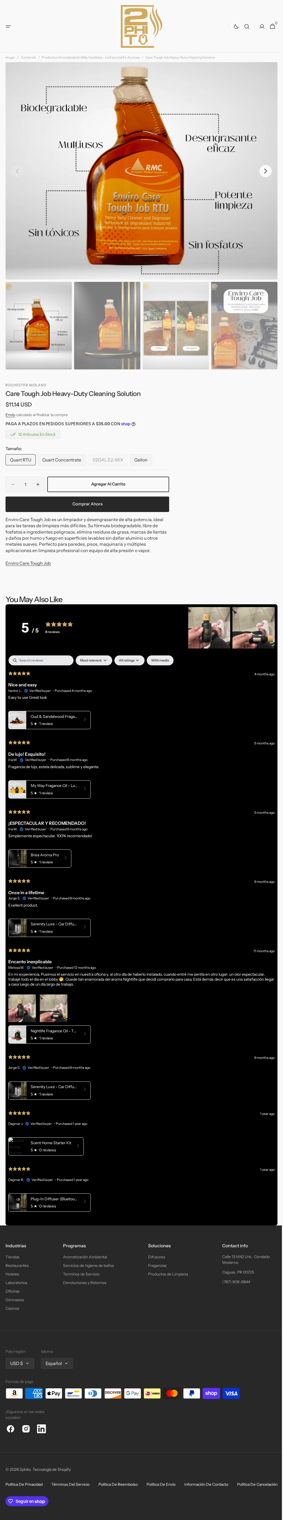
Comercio (28, 57)
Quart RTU (23, 461)
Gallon (143, 461)
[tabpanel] (139, 934)
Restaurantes (17, 1265)
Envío (10, 414)
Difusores (154, 1256)
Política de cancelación (26, 1494)
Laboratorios (16, 1282)
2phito (25, 1469)
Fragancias (154, 1265)
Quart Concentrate (62, 461)
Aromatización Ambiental (84, 1256)
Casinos (12, 1308)
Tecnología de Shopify (52, 1469)
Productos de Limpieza (165, 1274)
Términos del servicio (70, 1484)
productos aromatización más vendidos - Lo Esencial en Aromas (91, 57)
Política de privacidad (24, 1484)
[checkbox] (160, 660)
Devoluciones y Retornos (83, 1282)
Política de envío (160, 1484)
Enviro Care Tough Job (28, 563)
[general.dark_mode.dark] (232, 26)
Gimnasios (15, 1299)
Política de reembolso (118, 1484)
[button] (8, 26)
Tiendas (12, 1256)
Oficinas (13, 1291)
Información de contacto (206, 1484)
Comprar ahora (87, 503)
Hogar (10, 57)
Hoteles (12, 1274)
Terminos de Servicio (80, 1274)
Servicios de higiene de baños (87, 1265)
